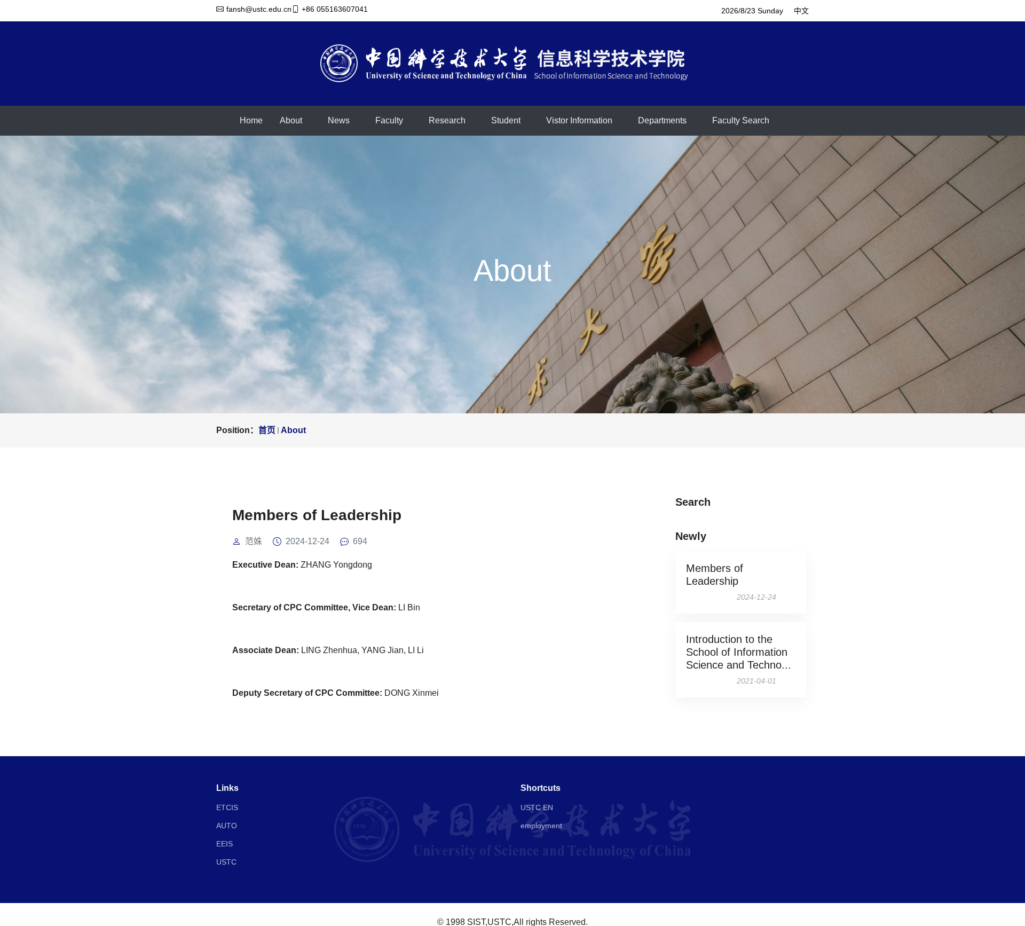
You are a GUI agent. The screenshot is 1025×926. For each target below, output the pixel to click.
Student (506, 120)
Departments (662, 120)
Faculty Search (740, 120)
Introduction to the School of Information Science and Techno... (738, 652)
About (291, 120)
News (339, 120)
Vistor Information (579, 120)
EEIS (224, 843)
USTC (226, 862)
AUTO (226, 825)
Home (251, 120)
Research (447, 120)
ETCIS (227, 807)
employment (541, 825)
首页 (266, 430)
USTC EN (537, 807)
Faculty (389, 120)
